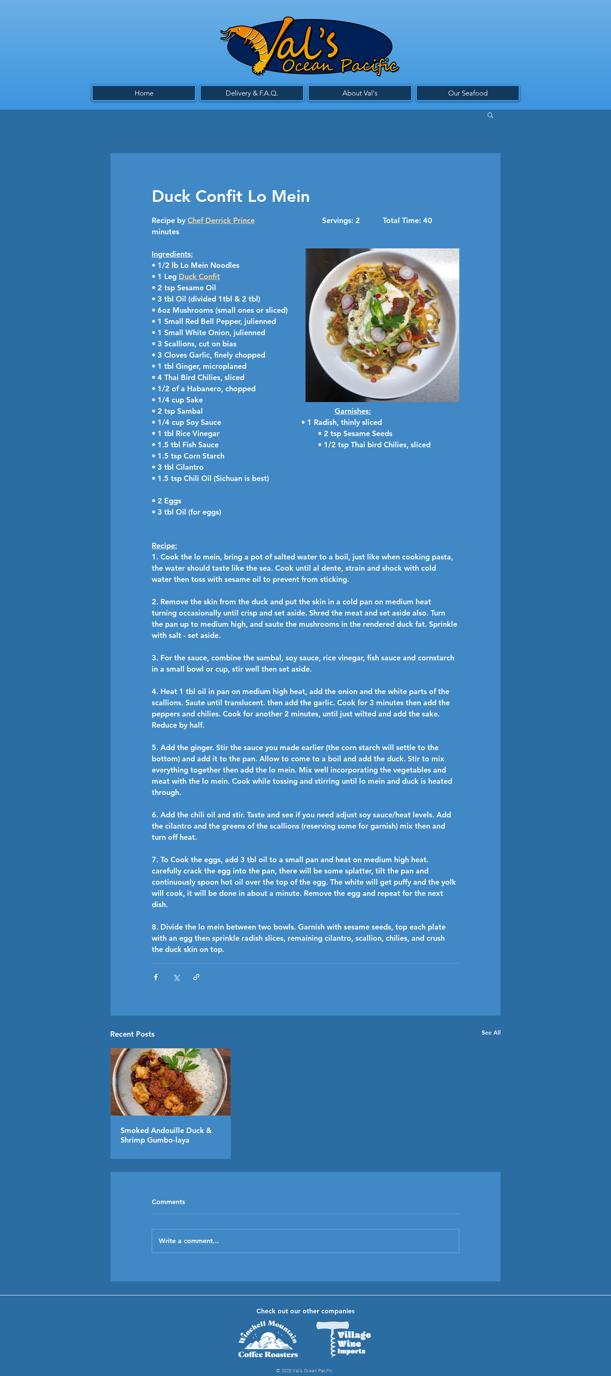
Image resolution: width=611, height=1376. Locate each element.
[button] (490, 114)
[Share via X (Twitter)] (176, 977)
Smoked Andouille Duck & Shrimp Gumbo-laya (166, 1135)
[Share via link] (196, 977)
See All (491, 1032)
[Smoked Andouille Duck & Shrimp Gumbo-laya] (171, 1082)
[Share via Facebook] (156, 977)
